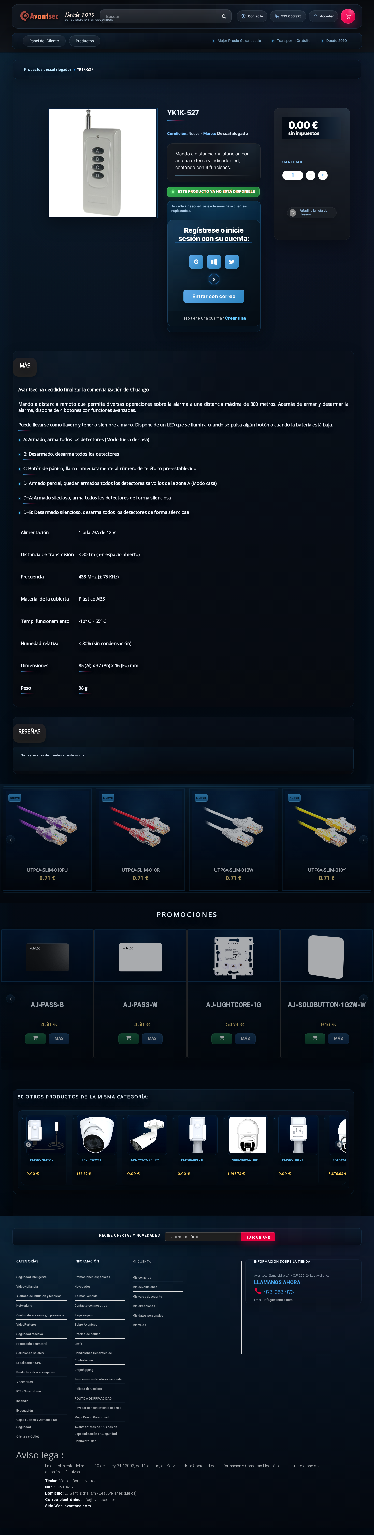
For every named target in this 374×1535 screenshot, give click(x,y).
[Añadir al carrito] (35, 1038)
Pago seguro (84, 1315)
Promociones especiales (92, 1277)
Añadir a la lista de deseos (313, 212)
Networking (24, 1305)
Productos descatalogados (48, 69)
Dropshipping (84, 1370)
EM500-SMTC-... (43, 1160)
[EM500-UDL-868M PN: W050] (198, 1135)
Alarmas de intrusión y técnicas (39, 1296)
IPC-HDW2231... (92, 1160)
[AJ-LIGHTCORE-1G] (47, 955)
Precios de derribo (87, 1334)
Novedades (83, 1286)
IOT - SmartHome (28, 1391)
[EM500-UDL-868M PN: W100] (298, 1135)
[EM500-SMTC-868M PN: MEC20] (46, 1135)
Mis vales (139, 1325)
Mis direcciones (144, 1306)
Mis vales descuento (147, 1297)
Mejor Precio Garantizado (239, 41)
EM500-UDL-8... (193, 1160)
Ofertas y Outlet (27, 1436)
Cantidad (292, 162)
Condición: (177, 133)
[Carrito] (348, 16)
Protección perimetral (31, 1344)
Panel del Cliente (44, 41)
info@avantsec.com (278, 1300)
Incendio (22, 1401)
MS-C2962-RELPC (145, 1160)
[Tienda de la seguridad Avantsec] (40, 16)
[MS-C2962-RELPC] (147, 1135)
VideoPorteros (26, 1325)
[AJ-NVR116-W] (326, 955)
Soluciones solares (30, 1353)
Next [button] (363, 839)
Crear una (235, 318)
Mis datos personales (148, 1315)
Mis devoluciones (145, 1287)
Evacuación (24, 1410)
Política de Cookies (88, 1389)
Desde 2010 (336, 41)
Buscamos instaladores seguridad (99, 1379)
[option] (326, 839)
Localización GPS (28, 1363)
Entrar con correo (214, 296)
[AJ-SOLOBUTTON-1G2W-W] (140, 955)
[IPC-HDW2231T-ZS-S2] (97, 1135)
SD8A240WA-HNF (245, 1160)
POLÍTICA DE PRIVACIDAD (93, 1398)
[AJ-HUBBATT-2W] (233, 955)
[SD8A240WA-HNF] (248, 1135)
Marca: (209, 133)
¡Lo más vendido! (86, 1296)
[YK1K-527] (102, 163)
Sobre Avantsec (86, 1325)
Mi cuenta (142, 1261)
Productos (85, 41)
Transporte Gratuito (294, 41)
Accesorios (24, 1382)
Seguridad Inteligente (31, 1277)
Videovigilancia (27, 1286)
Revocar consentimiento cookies (98, 1408)
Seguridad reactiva (29, 1334)
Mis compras (142, 1277)
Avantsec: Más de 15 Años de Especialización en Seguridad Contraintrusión (96, 1434)
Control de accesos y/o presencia (40, 1315)
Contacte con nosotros (91, 1305)
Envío (78, 1344)
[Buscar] (224, 16)
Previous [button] (10, 839)
